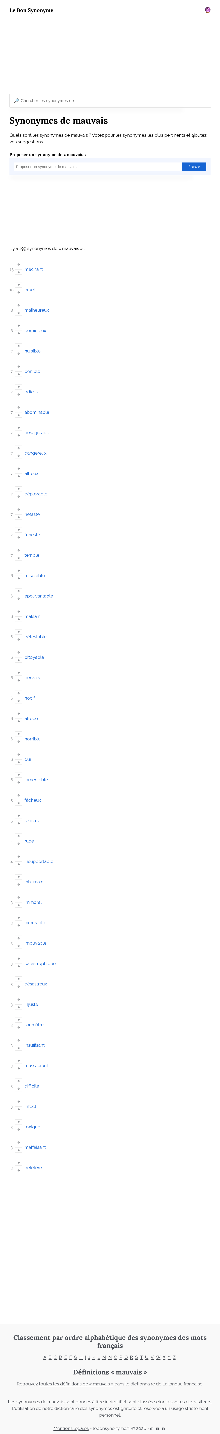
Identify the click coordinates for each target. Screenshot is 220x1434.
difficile (31, 1086)
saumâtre (34, 1024)
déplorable (35, 493)
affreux (31, 473)
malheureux (36, 310)
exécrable (34, 922)
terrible (31, 555)
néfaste (32, 514)
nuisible (32, 351)
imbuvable (35, 943)
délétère (33, 1167)
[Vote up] (18, 264)
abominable (36, 412)
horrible (32, 739)
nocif (29, 698)
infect (30, 1106)
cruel (29, 289)
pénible (32, 371)
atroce (31, 718)
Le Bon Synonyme (31, 10)
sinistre (31, 820)
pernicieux (35, 330)
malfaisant (35, 1147)
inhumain (33, 881)
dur (27, 759)
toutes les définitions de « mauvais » (76, 1384)
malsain (32, 616)
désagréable (37, 432)
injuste (31, 1004)
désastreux (35, 984)
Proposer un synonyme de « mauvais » (48, 154)
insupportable (38, 861)
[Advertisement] (110, 55)
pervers (32, 677)
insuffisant (34, 1045)
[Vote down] (18, 272)
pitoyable (34, 657)
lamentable (36, 779)
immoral (33, 902)
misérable (34, 575)
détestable (35, 636)
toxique (32, 1126)
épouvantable (38, 596)
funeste (32, 534)
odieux (31, 391)
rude (29, 841)
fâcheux (32, 800)
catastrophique (40, 963)
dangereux (35, 453)
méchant (33, 269)
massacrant (36, 1065)
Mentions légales (71, 1428)
